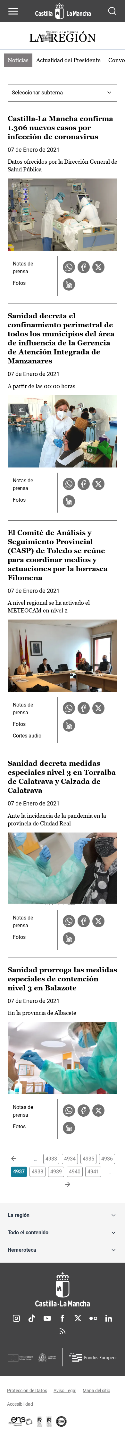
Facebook (62, 1318)
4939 (56, 1172)
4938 (37, 1172)
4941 (93, 1172)
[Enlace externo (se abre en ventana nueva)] (49, 1421)
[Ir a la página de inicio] (63, 11)
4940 (74, 1172)
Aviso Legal (65, 1390)
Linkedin (108, 1318)
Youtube (47, 1318)
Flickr (93, 1318)
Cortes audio (27, 736)
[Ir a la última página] (62, 1185)
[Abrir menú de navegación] (13, 11)
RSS (62, 1331)
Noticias (18, 60)
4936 (107, 1159)
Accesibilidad (20, 1404)
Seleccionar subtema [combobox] (37, 92)
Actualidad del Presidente (68, 60)
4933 (51, 1159)
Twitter (78, 1318)
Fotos (19, 283)
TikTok (31, 1318)
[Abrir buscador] (112, 11)
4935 (88, 1159)
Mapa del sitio (96, 1390)
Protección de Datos (27, 1390)
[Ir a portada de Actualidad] (62, 37)
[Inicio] (62, 1289)
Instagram (16, 1318)
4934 (70, 1159)
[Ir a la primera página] (19, 1159)
